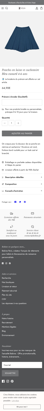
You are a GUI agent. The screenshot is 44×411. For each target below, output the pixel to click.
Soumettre (10, 373)
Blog (4, 331)
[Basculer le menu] (2, 8)
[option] (22, 39)
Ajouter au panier (22, 133)
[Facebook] (3, 263)
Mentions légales (9, 326)
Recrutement (7, 322)
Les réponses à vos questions (14, 303)
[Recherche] (7, 8)
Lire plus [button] (15, 401)
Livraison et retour (9, 286)
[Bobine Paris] (22, 8)
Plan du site (7, 294)
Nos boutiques (8, 282)
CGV (4, 299)
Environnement (8, 335)
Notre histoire (7, 318)
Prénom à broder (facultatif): (15, 96)
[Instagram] (6, 263)
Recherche (6, 278)
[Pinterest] (10, 263)
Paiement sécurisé (9, 290)
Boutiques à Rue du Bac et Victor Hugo (22, 2)
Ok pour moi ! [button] (22, 407)
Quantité (6, 117)
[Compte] (36, 8)
